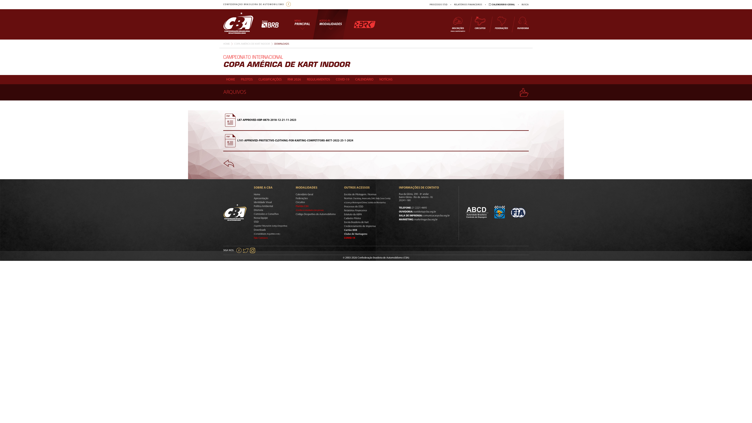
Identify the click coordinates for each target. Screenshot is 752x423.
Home (226, 44)
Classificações (270, 79)
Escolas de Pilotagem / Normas (360, 194)
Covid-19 (342, 79)
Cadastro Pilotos (352, 218)
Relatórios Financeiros (468, 5)
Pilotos (247, 79)
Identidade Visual (263, 202)
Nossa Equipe (261, 218)
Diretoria (258, 210)
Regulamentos (318, 79)
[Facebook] (289, 4)
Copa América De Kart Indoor (252, 44)
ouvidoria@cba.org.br (425, 212)
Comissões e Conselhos (266, 214)
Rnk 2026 (294, 79)
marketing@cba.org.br (425, 219)
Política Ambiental (263, 206)
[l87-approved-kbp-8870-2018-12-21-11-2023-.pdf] (230, 120)
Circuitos (480, 28)
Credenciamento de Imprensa (360, 226)
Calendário (364, 79)
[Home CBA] (242, 24)
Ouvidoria (523, 28)
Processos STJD (438, 5)
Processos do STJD (353, 206)
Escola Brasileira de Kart (356, 222)
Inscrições (458, 29)
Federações (501, 28)
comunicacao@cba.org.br (436, 215)
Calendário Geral (304, 194)
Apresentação (261, 198)
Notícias (385, 79)
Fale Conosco (261, 238)
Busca (525, 5)
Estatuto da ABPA (353, 214)
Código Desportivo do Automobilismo (316, 214)
